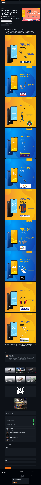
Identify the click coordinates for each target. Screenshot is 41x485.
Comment (6, 447)
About (30, 2)
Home (18, 2)
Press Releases (22, 476)
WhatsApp (7, 18)
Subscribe (15, 482)
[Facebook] (7, 413)
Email (6, 460)
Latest (36, 0)
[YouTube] (12, 413)
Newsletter (38, 0)
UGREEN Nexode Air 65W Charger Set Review (13, 419)
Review (24, 2)
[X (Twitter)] (8, 413)
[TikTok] (14, 413)
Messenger (13, 18)
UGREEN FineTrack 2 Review (11, 420)
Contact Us (33, 2)
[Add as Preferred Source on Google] (6, 21)
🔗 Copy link (17, 18)
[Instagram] (10, 413)
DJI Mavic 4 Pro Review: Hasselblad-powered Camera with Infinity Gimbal (17, 421)
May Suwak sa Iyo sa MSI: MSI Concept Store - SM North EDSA (17, 432)
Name (6, 457)
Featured (27, 2)
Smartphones (22, 475)
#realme (6, 23)
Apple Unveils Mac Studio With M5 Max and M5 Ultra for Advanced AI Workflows (14, 0)
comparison (7, 348)
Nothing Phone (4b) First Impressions (14, 439)
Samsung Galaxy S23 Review (11, 424)
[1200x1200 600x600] (20, 409)
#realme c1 (10, 23)
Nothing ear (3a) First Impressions (14, 437)
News (21, 2)
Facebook (2, 18)
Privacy (32, 475)
